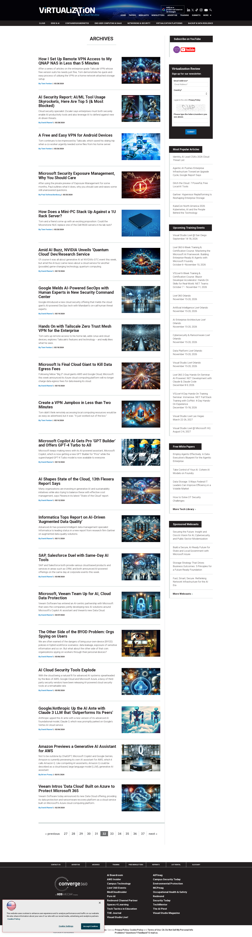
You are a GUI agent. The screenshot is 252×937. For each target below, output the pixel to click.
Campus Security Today (167, 879)
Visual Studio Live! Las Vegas (188, 416)
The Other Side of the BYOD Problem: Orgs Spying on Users (76, 634)
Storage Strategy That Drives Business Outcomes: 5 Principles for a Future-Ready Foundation (192, 566)
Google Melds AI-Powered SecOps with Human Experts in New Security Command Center (76, 292)
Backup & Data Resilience (200, 23)
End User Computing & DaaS (108, 23)
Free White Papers (184, 446)
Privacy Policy (194, 100)
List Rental (176, 864)
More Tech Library (183, 509)
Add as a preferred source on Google (174, 10)
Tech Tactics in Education (122, 908)
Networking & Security (138, 23)
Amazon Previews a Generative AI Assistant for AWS (77, 748)
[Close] (100, 903)
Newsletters (158, 15)
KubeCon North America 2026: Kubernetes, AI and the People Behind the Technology (189, 209)
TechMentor (160, 904)
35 (127, 833)
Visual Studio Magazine (166, 913)
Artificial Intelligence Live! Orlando (190, 307)
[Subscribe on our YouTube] (182, 52)
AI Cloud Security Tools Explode (67, 670)
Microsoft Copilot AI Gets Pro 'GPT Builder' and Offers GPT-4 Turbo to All (77, 443)
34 (119, 833)
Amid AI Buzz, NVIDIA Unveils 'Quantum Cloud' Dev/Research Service (73, 252)
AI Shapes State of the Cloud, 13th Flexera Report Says (76, 481)
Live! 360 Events (116, 887)
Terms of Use (154, 930)
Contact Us (56, 864)
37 (143, 833)
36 (135, 833)
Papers (132, 15)
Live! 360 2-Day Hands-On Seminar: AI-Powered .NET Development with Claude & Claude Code (192, 378)
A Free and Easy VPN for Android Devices (75, 135)
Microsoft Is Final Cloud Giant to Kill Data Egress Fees (75, 366)
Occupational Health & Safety (170, 892)
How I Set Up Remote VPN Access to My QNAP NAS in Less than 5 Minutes (75, 61)
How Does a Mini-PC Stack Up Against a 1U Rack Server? (77, 213)
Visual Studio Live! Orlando (187, 362)
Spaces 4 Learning (117, 904)
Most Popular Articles (186, 149)
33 (112, 833)
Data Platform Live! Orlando (187, 350)
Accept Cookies (90, 926)
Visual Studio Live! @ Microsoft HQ (191, 428)
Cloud (42, 23)
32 (104, 833)
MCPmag (158, 887)
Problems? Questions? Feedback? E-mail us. (136, 933)
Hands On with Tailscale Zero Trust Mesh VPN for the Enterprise (74, 328)
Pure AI (111, 896)
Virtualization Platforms (169, 23)
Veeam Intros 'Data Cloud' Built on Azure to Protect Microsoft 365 (76, 788)
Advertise (172, 15)
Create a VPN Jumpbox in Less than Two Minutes (74, 404)
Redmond (158, 896)
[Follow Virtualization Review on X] (192, 10)
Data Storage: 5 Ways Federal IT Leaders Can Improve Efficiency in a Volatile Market (192, 485)
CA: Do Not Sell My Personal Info (177, 930)
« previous (52, 833)
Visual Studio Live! (117, 917)
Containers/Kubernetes (77, 23)
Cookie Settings (66, 926)
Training (184, 15)
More (206, 15)
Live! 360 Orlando (182, 295)
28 (73, 833)
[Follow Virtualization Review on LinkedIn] (188, 10)
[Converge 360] (71, 884)
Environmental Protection (168, 883)
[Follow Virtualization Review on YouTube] (206, 10)
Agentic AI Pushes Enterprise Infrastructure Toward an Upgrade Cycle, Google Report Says (191, 172)
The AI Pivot (160, 908)
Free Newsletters (136, 864)
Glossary (196, 864)
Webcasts (144, 15)
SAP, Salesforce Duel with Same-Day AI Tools (73, 557)
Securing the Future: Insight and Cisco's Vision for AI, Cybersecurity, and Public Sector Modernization (191, 535)
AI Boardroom (115, 875)
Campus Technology (119, 883)
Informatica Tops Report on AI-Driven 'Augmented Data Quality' (71, 519)
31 (96, 833)
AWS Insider (114, 879)
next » (153, 833)
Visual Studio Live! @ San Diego (190, 235)
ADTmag (157, 875)
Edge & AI (55, 23)
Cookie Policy (136, 930)
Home (123, 15)
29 (81, 833)
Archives (96, 864)
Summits (196, 15)
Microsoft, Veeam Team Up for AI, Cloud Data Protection (74, 595)
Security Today (161, 900)
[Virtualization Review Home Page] (69, 12)
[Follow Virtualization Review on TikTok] (196, 10)
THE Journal (114, 913)
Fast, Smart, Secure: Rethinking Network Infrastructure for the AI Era (190, 582)
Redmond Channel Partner (122, 900)
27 (65, 833)
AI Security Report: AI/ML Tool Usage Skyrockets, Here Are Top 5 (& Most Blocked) (71, 101)
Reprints (156, 864)
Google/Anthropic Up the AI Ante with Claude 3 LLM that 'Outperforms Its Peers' (75, 710)
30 (89, 833)
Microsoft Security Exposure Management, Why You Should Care (76, 175)
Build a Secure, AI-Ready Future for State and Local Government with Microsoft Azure (191, 551)
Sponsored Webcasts (185, 524)
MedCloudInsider (117, 892)
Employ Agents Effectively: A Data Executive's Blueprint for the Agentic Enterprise (192, 458)
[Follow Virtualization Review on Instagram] (201, 10)
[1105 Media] (66, 895)
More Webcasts (182, 593)
